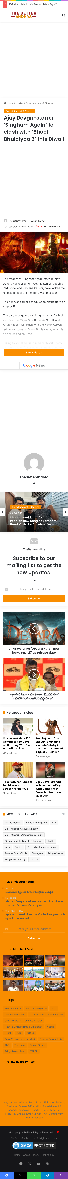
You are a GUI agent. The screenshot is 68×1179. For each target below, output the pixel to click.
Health (50, 841)
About (26, 1154)
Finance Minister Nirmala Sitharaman (23, 841)
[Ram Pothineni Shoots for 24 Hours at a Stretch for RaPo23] (18, 770)
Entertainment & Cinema (39, 103)
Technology (47, 1154)
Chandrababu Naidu (15, 1014)
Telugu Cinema (55, 853)
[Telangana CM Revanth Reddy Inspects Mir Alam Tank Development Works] (34, 972)
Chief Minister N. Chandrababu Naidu (24, 834)
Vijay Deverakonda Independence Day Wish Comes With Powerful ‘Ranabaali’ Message (49, 788)
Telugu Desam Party (15, 859)
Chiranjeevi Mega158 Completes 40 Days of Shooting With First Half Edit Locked (17, 743)
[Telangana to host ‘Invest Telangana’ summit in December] (34, 985)
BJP (54, 822)
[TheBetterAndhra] (23, 14)
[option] (34, 512)
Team (36, 1154)
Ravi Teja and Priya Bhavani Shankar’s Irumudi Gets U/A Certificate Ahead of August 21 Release (49, 745)
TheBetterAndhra (17, 220)
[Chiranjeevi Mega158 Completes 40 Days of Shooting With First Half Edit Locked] (18, 726)
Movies (19, 103)
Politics (18, 847)
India (7, 847)
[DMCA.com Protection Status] (34, 1149)
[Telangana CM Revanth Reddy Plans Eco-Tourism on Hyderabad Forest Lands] (55, 972)
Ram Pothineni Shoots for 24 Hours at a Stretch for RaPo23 (17, 785)
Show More (33, 352)
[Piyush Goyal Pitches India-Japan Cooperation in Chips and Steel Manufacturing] (13, 972)
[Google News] (34, 365)
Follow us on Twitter (20, 1062)
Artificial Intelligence (36, 822)
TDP (7, 1045)
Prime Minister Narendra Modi (42, 847)
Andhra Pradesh (13, 822)
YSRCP (34, 859)
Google (50, 1026)
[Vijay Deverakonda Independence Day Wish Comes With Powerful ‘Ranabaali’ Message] (50, 770)
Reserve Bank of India (16, 853)
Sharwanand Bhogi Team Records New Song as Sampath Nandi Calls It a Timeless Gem (33, 521)
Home (9, 103)
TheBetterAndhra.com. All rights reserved (34, 1138)
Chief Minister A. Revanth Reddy (21, 828)
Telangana (37, 853)
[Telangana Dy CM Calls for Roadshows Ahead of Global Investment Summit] (55, 985)
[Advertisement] (34, 59)
